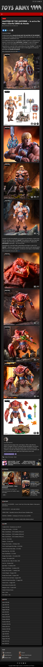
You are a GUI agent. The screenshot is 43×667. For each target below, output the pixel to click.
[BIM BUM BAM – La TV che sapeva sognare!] (26, 484)
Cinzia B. (23, 652)
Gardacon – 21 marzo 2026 (7, 541)
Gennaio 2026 (5, 619)
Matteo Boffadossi (25, 657)
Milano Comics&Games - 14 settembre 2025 (10, 568)
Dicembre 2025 (5, 621)
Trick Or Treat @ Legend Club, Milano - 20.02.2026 (12, 546)
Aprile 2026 (4, 612)
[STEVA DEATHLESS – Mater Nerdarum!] (11, 478)
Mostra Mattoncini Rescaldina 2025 (9, 585)
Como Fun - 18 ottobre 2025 (7, 563)
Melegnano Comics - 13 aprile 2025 (9, 587)
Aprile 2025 (4, 641)
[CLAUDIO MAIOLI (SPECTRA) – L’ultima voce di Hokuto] (26, 492)
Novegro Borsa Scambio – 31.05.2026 (9, 529)
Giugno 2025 (4, 636)
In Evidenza (6, 483)
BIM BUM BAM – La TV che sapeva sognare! (35, 484)
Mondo (15, 457)
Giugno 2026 (4, 607)
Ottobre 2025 (5, 626)
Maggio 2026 (4, 609)
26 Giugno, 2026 (34, 477)
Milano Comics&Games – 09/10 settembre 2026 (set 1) (13, 536)
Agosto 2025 (4, 631)
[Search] (41, 14)
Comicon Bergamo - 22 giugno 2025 (9, 573)
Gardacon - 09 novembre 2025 (8, 558)
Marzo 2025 (4, 643)
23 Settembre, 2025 (14, 25)
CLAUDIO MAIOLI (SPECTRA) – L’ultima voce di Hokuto (35, 493)
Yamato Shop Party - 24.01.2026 (8, 551)
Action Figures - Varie (6, 594)
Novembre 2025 (5, 624)
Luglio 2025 (4, 633)
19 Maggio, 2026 (34, 495)
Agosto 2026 (4, 602)
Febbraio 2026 (5, 617)
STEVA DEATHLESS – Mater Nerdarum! (10, 487)
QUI (19, 51)
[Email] (16, 454)
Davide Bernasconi (8, 655)
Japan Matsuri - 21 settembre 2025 (8, 565)
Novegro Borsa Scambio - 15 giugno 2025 (10, 575)
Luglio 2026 (4, 604)
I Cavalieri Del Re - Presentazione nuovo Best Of (11, 527)
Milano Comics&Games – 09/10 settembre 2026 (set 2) (13, 534)
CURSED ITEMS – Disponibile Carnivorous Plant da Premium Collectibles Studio (17, 512)
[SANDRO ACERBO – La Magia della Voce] (26, 475)
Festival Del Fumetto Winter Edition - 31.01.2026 (11, 548)
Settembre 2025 (5, 629)
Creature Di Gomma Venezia (7, 590)
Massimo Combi (8, 657)
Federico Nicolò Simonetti (26, 655)
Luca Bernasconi (6, 25)
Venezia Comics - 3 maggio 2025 (8, 582)
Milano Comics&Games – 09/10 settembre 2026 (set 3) (13, 531)
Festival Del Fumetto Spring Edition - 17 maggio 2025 (12, 580)
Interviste (11, 483)
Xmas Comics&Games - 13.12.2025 (9, 553)
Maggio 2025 (4, 638)
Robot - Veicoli (5, 592)
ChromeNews (26, 665)
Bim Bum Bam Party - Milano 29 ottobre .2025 (11, 561)
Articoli (4, 18)
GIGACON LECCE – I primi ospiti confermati (10, 509)
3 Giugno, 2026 (34, 486)
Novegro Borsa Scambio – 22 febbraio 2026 (11, 544)
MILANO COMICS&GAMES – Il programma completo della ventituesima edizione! (18, 519)
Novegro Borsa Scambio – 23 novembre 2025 (11, 556)
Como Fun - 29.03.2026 (7, 539)
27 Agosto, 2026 (14, 489)
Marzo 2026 (4, 614)
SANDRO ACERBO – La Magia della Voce (35, 475)
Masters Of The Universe (9, 457)
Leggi (4, 494)
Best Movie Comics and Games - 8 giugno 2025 (11, 577)
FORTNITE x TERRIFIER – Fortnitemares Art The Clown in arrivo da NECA (16, 515)
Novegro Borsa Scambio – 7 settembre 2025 (11, 570)
